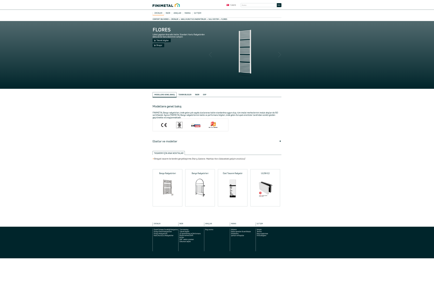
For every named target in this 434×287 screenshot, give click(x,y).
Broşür (159, 45)
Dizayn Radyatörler (160, 233)
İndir (168, 13)
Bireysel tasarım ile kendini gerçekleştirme (199, 159)
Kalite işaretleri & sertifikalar (241, 231)
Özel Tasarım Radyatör (233, 173)
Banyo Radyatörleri (167, 173)
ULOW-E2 (265, 173)
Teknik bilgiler (162, 40)
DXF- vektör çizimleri (186, 239)
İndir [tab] (197, 94)
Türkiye (233, 5)
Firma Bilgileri (261, 235)
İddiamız (234, 229)
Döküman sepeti (185, 241)
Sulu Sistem (213, 19)
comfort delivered (161, 19)
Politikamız (235, 233)
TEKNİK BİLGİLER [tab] (184, 94)
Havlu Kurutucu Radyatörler (193, 19)
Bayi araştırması (262, 233)
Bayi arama (209, 229)
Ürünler (158, 13)
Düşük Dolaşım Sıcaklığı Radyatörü (166, 229)
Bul (279, 5)
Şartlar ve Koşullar (237, 235)
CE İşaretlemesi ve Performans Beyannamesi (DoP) (190, 234)
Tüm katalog (183, 229)
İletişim (197, 13)
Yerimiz (259, 231)
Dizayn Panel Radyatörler (163, 231)
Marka (188, 13)
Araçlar (177, 13)
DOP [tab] (204, 94)
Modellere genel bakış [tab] (164, 94)
